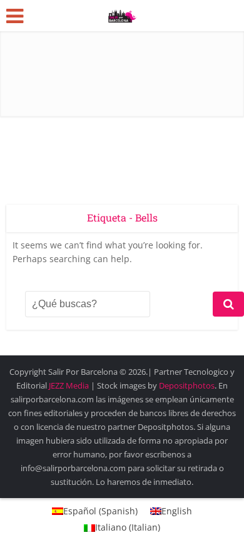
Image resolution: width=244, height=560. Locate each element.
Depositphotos (187, 385)
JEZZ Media (70, 385)
